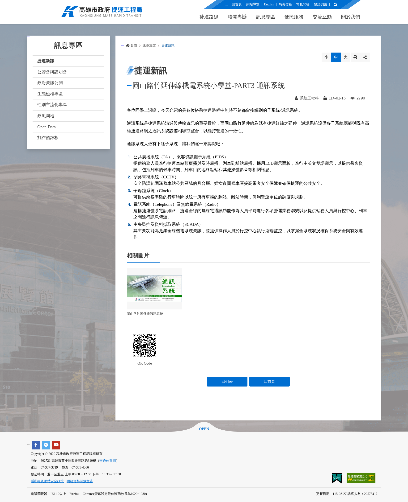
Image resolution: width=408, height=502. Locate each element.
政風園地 (45, 115)
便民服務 (294, 16)
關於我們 (350, 16)
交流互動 (322, 16)
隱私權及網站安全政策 (47, 481)
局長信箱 (285, 4)
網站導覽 (252, 4)
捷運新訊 (45, 60)
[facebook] (36, 445)
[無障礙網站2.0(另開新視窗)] (361, 478)
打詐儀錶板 (48, 137)
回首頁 (237, 4)
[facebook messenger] (46, 445)
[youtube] (56, 445)
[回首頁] (101, 14)
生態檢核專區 (50, 93)
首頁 (134, 46)
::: (226, 4)
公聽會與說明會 (52, 72)
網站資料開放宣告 (80, 481)
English (269, 4)
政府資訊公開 (50, 82)
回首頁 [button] (269, 381)
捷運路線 (209, 16)
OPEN (204, 429)
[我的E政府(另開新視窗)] (337, 478)
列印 (355, 57)
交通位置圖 (107, 460)
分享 (365, 57)
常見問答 (303, 4)
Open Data (46, 126)
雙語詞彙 (320, 4)
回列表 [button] (227, 381)
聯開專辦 (237, 16)
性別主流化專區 (52, 104)
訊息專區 (265, 16)
